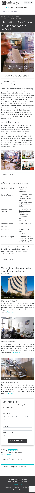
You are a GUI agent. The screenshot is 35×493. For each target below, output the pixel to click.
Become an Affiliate (17, 484)
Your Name (6, 413)
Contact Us (8, 487)
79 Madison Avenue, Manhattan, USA (14, 405)
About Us (16, 487)
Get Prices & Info (17, 441)
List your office (17, 490)
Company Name (8, 407)
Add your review (6, 454)
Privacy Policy (25, 487)
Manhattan (15, 17)
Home (3, 17)
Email (4, 420)
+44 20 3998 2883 (20, 7)
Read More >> (11, 312)
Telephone (6, 426)
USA (8, 17)
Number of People (8, 432)
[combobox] (28, 2)
